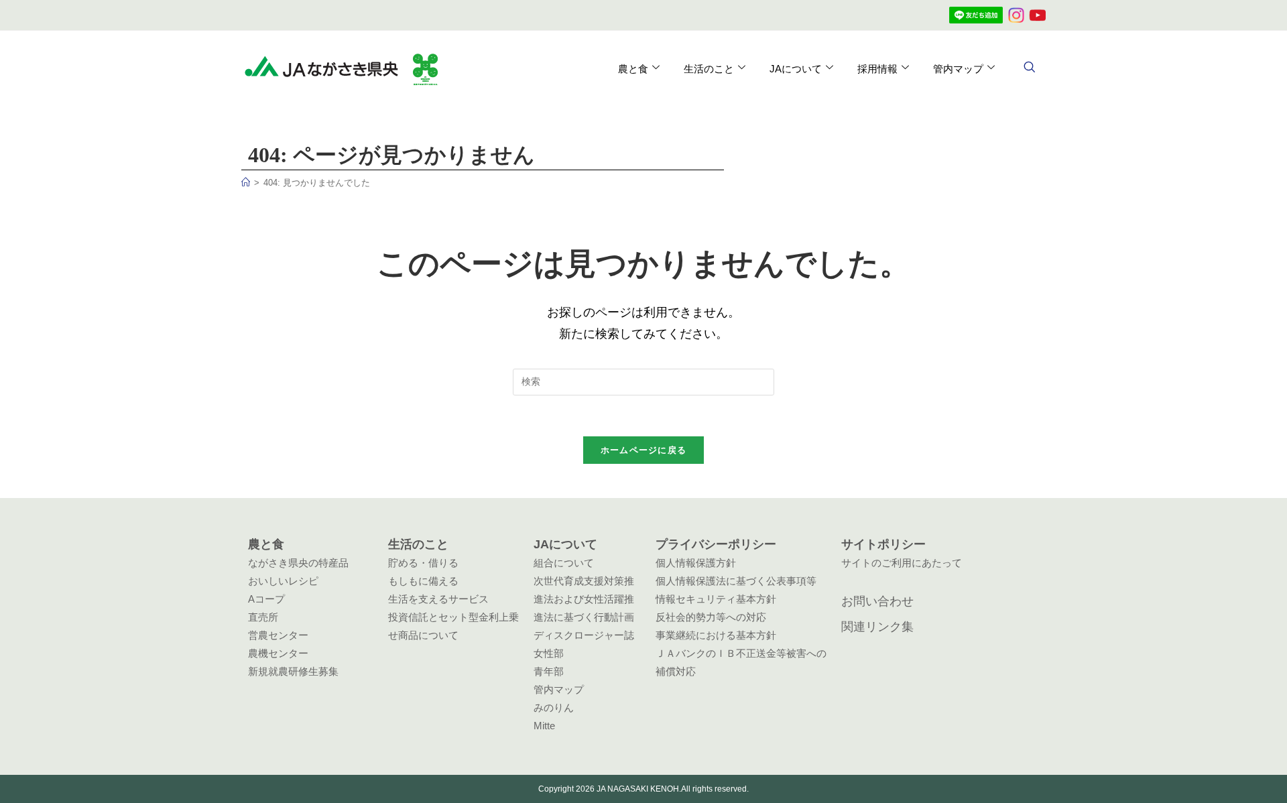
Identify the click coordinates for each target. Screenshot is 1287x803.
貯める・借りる (423, 562)
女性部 (549, 653)
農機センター (278, 653)
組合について (564, 562)
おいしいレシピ (283, 580)
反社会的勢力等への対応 (711, 617)
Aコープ (266, 599)
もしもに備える (423, 580)
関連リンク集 (877, 626)
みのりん (554, 707)
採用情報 (877, 68)
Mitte (544, 725)
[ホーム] (245, 183)
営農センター (278, 635)
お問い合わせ (877, 601)
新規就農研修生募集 (293, 671)
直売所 (263, 617)
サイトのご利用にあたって (901, 562)
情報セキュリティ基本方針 (716, 599)
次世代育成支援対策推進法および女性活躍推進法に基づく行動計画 (584, 599)
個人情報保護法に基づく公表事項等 (736, 580)
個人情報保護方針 (696, 562)
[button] (1029, 68)
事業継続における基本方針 (716, 635)
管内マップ (559, 689)
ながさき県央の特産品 (298, 562)
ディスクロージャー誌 (584, 635)
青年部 (549, 671)
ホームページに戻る (644, 450)
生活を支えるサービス (438, 599)
